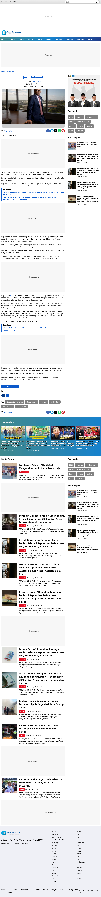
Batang (72, 126)
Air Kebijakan (92, 117)
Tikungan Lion (9, 331)
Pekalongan (24, 472)
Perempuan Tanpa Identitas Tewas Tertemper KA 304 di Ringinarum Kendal (39, 728)
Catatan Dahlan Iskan (15, 402)
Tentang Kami (6, 892)
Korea (54, 873)
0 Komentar (8, 131)
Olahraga (48, 39)
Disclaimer (24, 890)
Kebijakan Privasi (57, 890)
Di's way (43, 402)
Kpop (53, 879)
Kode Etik (4, 890)
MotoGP (79, 851)
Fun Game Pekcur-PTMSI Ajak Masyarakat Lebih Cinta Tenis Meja (87, 144)
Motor (78, 859)
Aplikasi (79, 870)
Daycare (80, 131)
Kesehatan (55, 856)
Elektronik (55, 867)
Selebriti (79, 832)
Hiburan (30, 39)
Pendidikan (81, 39)
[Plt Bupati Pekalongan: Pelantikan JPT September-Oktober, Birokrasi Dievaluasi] (9, 785)
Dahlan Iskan (31, 402)
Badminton (80, 843)
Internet (79, 879)
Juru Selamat (7, 406)
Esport (79, 848)
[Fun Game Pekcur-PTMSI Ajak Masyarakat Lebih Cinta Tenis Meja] (72, 146)
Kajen (22, 789)
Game (78, 876)
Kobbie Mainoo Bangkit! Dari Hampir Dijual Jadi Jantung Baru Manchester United (87, 443)
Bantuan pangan (83, 122)
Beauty (54, 859)
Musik (54, 881)
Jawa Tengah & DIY (58, 840)
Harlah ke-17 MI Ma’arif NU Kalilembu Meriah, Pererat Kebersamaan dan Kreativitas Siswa (38, 444)
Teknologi (91, 39)
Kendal (22, 711)
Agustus (80, 117)
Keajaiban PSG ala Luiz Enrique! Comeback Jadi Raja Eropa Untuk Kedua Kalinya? (62, 443)
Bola (78, 845)
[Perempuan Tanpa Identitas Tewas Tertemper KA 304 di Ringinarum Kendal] (9, 731)
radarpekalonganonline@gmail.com (14, 844)
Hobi (78, 834)
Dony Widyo (36, 82)
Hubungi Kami (72, 890)
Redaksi (14, 890)
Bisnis (22, 39)
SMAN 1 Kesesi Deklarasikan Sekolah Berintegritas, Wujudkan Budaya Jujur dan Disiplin (12, 444)
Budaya (89, 126)
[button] (4, 39)
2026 (71, 117)
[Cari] (96, 2)
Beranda (4, 71)
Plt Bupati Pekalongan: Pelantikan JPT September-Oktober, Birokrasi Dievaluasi (41, 782)
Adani (12, 295)
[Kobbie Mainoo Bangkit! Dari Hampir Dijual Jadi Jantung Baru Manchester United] (88, 433)
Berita (3, 39)
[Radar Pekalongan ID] (11, 33)
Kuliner (39, 39)
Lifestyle (12, 39)
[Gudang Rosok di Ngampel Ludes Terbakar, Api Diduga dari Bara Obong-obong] (9, 707)
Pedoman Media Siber (40, 890)
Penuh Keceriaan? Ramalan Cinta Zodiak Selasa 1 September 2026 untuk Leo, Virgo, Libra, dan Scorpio (88, 171)
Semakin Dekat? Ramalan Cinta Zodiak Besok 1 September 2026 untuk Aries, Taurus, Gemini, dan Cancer (88, 157)
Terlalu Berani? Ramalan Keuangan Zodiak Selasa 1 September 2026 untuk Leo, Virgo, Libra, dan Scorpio (41, 652)
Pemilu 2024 (70, 39)
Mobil (78, 856)
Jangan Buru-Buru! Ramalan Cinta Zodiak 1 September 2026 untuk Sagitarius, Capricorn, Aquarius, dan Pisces (87, 185)
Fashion (54, 862)
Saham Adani (21, 406)
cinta (71, 131)
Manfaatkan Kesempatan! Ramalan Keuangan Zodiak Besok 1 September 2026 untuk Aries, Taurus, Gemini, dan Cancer (41, 678)
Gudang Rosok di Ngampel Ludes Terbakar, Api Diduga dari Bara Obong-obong (41, 704)
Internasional (56, 837)
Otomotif (59, 39)
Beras (81, 126)
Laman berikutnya (9, 386)
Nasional (55, 834)
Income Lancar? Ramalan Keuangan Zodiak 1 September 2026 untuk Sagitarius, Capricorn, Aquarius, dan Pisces (88, 199)
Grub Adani (54, 402)
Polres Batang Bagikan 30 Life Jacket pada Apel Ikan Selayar (27, 328)
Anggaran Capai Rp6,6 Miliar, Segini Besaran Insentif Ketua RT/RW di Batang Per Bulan (33, 193)
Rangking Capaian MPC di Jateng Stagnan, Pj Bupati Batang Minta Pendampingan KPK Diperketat (29, 198)
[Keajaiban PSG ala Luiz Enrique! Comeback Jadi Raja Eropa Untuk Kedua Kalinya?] (63, 433)
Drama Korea (56, 876)
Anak (71, 122)
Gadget (79, 873)
